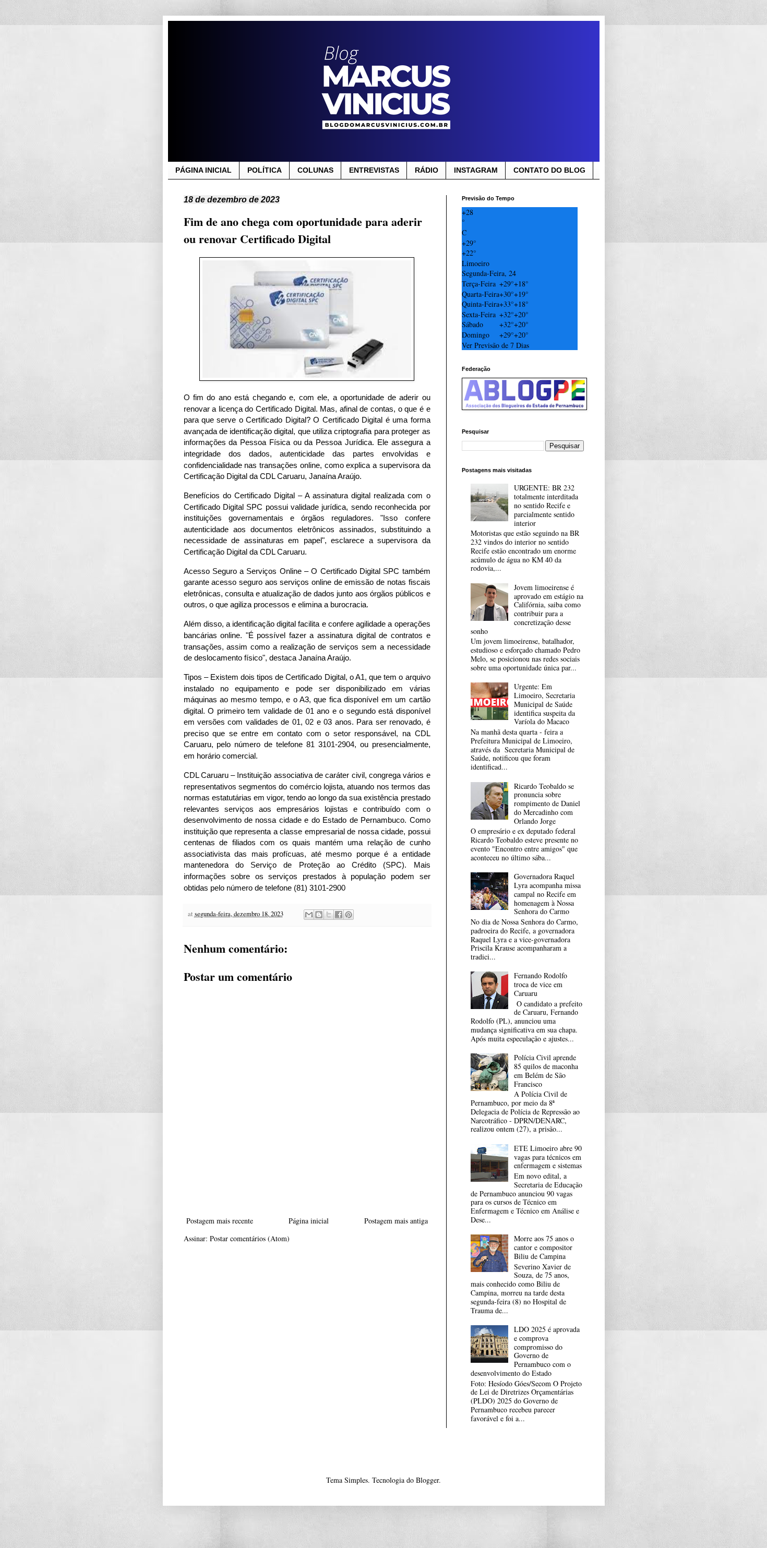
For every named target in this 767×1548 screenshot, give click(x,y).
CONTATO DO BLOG (549, 170)
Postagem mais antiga (396, 1221)
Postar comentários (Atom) (250, 1238)
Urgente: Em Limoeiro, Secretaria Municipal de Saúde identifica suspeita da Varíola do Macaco (544, 703)
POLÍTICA (264, 170)
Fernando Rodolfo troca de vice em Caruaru (540, 984)
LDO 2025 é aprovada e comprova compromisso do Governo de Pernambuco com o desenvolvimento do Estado (525, 1351)
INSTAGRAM (476, 170)
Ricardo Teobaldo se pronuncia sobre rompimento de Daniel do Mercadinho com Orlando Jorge (547, 803)
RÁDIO (426, 170)
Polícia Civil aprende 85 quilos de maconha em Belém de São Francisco (546, 1070)
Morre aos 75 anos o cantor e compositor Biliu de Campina (544, 1247)
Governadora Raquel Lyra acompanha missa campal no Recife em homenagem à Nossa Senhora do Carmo (547, 893)
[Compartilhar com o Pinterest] (348, 914)
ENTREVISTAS (374, 170)
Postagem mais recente (219, 1221)
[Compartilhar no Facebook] (338, 914)
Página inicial (309, 1221)
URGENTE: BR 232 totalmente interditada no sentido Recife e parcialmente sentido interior (546, 505)
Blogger (427, 1480)
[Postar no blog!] (319, 914)
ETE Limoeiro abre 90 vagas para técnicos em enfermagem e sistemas (548, 1157)
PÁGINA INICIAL (203, 170)
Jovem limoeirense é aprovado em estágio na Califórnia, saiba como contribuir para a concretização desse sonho (527, 609)
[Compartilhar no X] (328, 914)
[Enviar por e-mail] (309, 914)
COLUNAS (315, 170)
